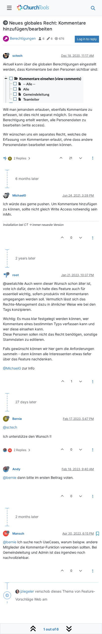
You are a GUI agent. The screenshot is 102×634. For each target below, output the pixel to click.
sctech (17, 56)
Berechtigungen (23, 38)
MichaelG (19, 195)
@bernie (9, 477)
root (15, 275)
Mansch (18, 533)
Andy (16, 469)
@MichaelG (12, 368)
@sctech (10, 427)
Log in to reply (87, 39)
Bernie (17, 419)
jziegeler (27, 591)
